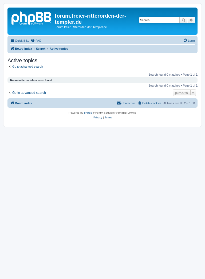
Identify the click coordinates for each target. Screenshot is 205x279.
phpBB (88, 112)
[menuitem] (36, 40)
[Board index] (32, 17)
